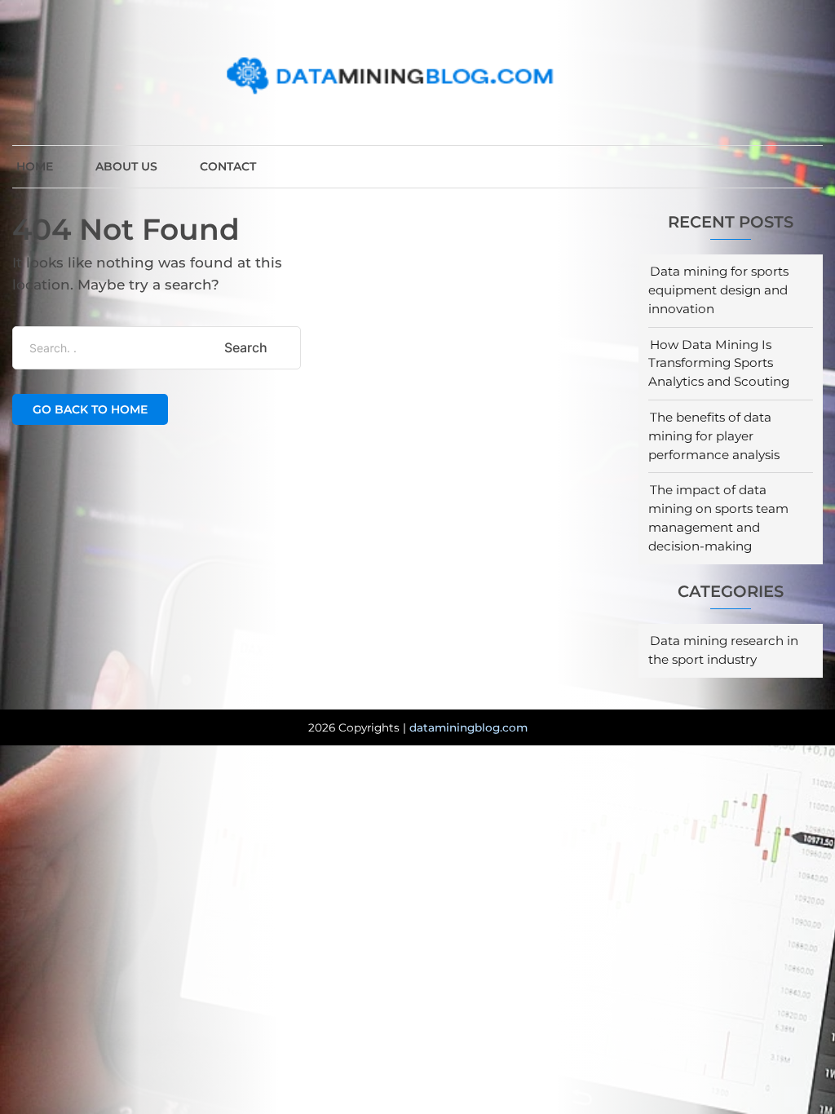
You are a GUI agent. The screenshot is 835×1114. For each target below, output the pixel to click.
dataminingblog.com (468, 727)
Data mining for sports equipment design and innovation (718, 289)
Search (245, 347)
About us (126, 166)
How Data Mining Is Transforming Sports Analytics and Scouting (718, 363)
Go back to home (90, 409)
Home (34, 166)
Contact (228, 166)
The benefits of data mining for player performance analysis (714, 435)
